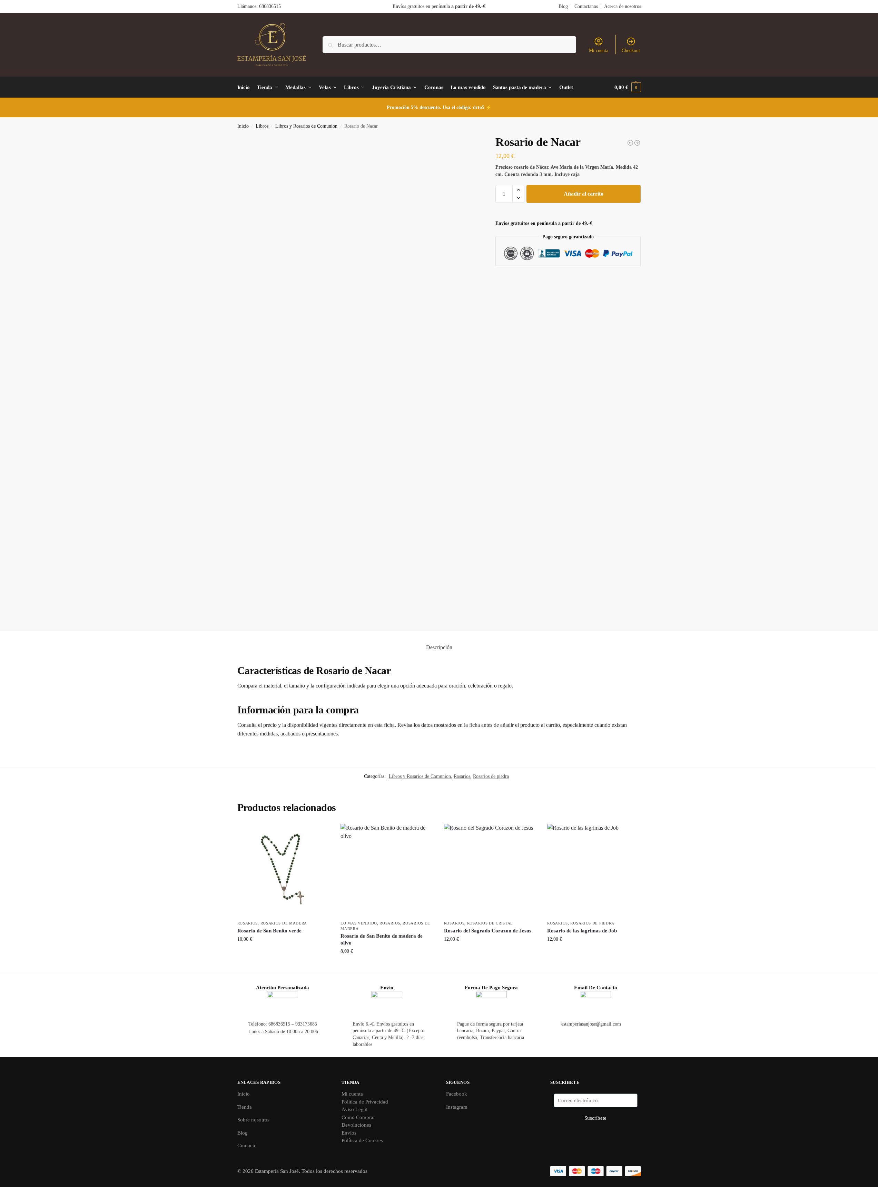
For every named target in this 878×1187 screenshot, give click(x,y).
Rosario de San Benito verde (269, 930)
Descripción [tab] (439, 647)
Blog (563, 6)
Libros (262, 126)
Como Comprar (358, 1117)
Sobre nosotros (253, 1119)
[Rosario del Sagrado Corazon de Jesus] (490, 870)
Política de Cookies (362, 1140)
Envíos (349, 1133)
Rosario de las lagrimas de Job (582, 930)
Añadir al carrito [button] (284, 953)
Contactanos (586, 6)
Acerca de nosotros (622, 6)
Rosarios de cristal (490, 923)
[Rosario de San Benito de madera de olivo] (387, 870)
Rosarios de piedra (491, 776)
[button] (627, 87)
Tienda (244, 1107)
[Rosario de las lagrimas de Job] (593, 870)
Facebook (456, 1094)
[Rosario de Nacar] (637, 142)
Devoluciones (356, 1125)
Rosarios (462, 776)
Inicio (243, 126)
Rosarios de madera (283, 923)
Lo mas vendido (359, 923)
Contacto (247, 1145)
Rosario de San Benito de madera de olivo (382, 939)
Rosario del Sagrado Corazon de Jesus (487, 930)
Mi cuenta (598, 50)
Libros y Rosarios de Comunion (306, 126)
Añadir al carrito (583, 194)
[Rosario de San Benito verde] (284, 870)
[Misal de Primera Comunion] (630, 142)
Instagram (456, 1107)
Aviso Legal (354, 1109)
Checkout (631, 50)
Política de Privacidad (365, 1102)
